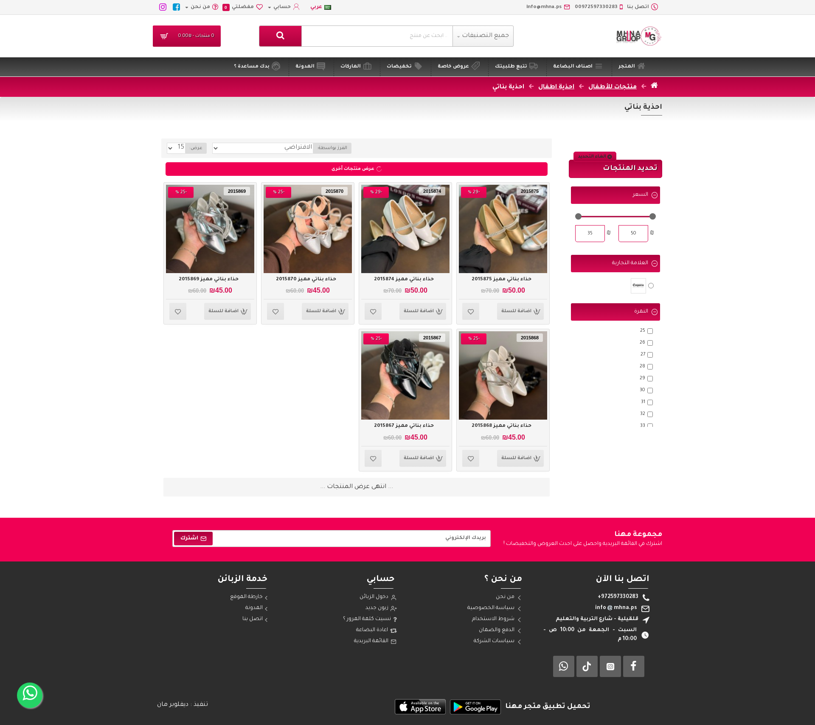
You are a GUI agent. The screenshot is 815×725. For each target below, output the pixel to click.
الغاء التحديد (592, 156)
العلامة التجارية (630, 263)
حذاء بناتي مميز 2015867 (404, 426)
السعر (640, 195)
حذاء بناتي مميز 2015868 (501, 426)
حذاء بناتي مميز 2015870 (306, 279)
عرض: (195, 148)
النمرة (641, 312)
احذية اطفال (556, 87)
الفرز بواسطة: (332, 148)
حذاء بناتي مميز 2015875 (501, 279)
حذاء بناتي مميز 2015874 (404, 279)
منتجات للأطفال (612, 87)
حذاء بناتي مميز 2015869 (209, 279)
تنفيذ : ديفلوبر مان (182, 705)
